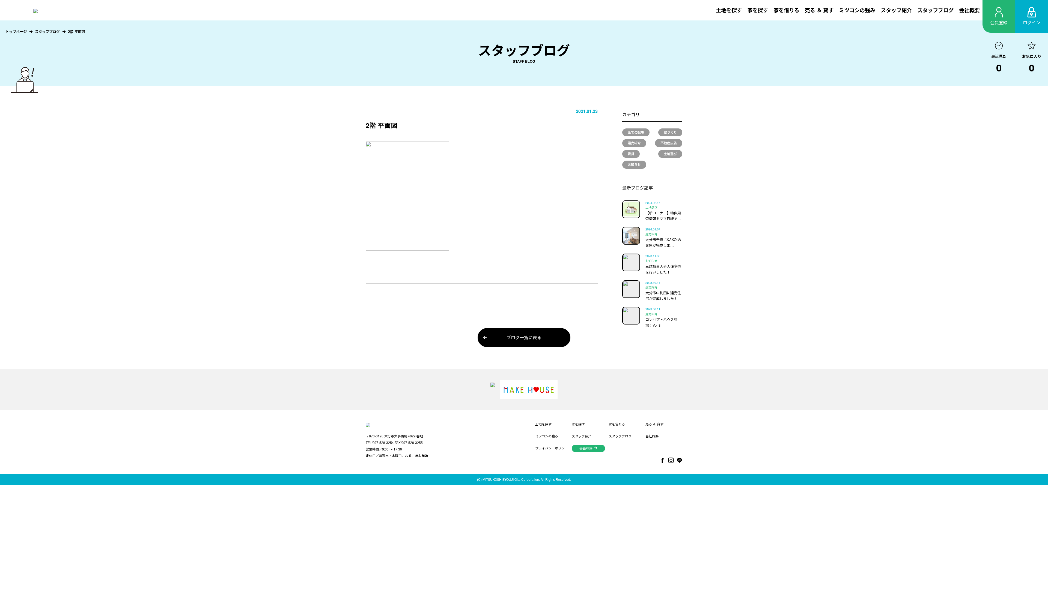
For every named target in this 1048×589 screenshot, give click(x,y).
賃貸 (631, 153)
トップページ (16, 31)
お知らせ (634, 164)
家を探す (757, 10)
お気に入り (1031, 64)
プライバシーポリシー (551, 448)
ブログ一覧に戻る (524, 337)
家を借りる (786, 10)
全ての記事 (636, 132)
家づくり (670, 132)
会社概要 (969, 10)
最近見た (999, 64)
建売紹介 (634, 142)
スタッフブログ (935, 10)
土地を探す (729, 10)
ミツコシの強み (857, 10)
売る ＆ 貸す (819, 10)
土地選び (670, 153)
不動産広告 (668, 142)
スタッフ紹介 (896, 10)
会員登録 (586, 448)
